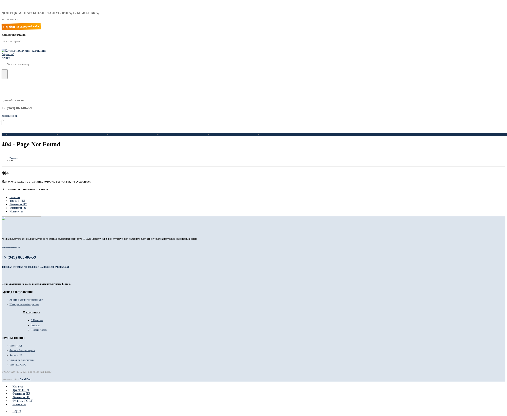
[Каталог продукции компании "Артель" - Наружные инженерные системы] (26, 54)
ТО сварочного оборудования (24, 304)
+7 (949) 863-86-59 (19, 257)
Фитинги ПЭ (119, 134)
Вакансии (35, 325)
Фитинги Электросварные (22, 350)
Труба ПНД (17, 200)
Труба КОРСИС (18, 364)
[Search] (5, 74)
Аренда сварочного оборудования (26, 299)
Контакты (268, 134)
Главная (15, 197)
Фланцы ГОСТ (221, 134)
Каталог (15, 134)
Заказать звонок (9, 115)
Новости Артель (39, 329)
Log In (16, 411)
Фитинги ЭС (169, 134)
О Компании (37, 320)
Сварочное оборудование (22, 360)
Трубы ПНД (68, 134)
